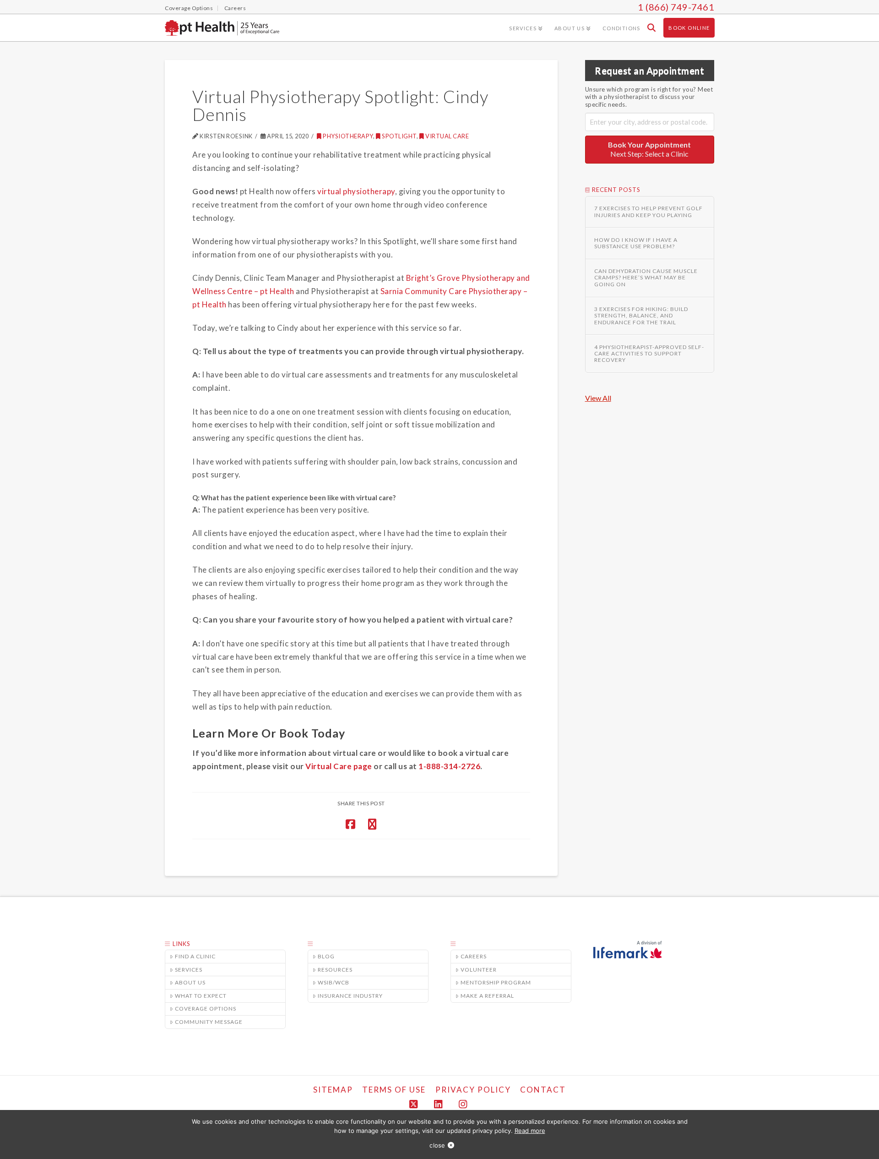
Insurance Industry (350, 995)
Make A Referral (487, 995)
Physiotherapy (348, 136)
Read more (530, 1130)
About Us (190, 982)
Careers (474, 956)
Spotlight (399, 136)
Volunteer (479, 969)
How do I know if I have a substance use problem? (636, 243)
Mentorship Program (496, 982)
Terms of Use (394, 1089)
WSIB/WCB (333, 982)
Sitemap (333, 1089)
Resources (335, 969)
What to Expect (201, 995)
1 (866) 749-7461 (676, 6)
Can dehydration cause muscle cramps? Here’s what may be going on (646, 278)
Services (188, 969)
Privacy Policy (473, 1089)
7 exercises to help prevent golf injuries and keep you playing (648, 211)
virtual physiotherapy (356, 191)
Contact (543, 1089)
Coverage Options (205, 1008)
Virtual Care (447, 136)
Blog (326, 956)
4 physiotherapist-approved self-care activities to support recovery (649, 354)
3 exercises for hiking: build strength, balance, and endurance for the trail (641, 316)
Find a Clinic (195, 956)
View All (598, 398)
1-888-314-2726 (449, 766)
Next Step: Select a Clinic (649, 149)
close (437, 1145)
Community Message (209, 1021)
